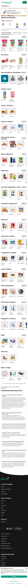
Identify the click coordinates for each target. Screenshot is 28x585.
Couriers (3, 491)
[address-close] (24, 11)
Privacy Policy (4, 536)
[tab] (6, 32)
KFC (2, 560)
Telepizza (3, 565)
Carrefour (3, 563)
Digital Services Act (5, 545)
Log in (2, 515)
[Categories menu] (2, 2)
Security (3, 512)
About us (3, 500)
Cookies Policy (4, 538)
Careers (2, 486)
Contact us (3, 510)
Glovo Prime (4, 505)
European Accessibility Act (7, 548)
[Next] (25, 45)
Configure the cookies (5, 543)
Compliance (3, 541)
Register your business (6, 489)
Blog (2, 507)
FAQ (2, 503)
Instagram (3, 521)
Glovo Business (4, 494)
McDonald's (3, 556)
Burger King (3, 558)
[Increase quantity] (7, 45)
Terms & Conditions (5, 533)
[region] (14, 20)
